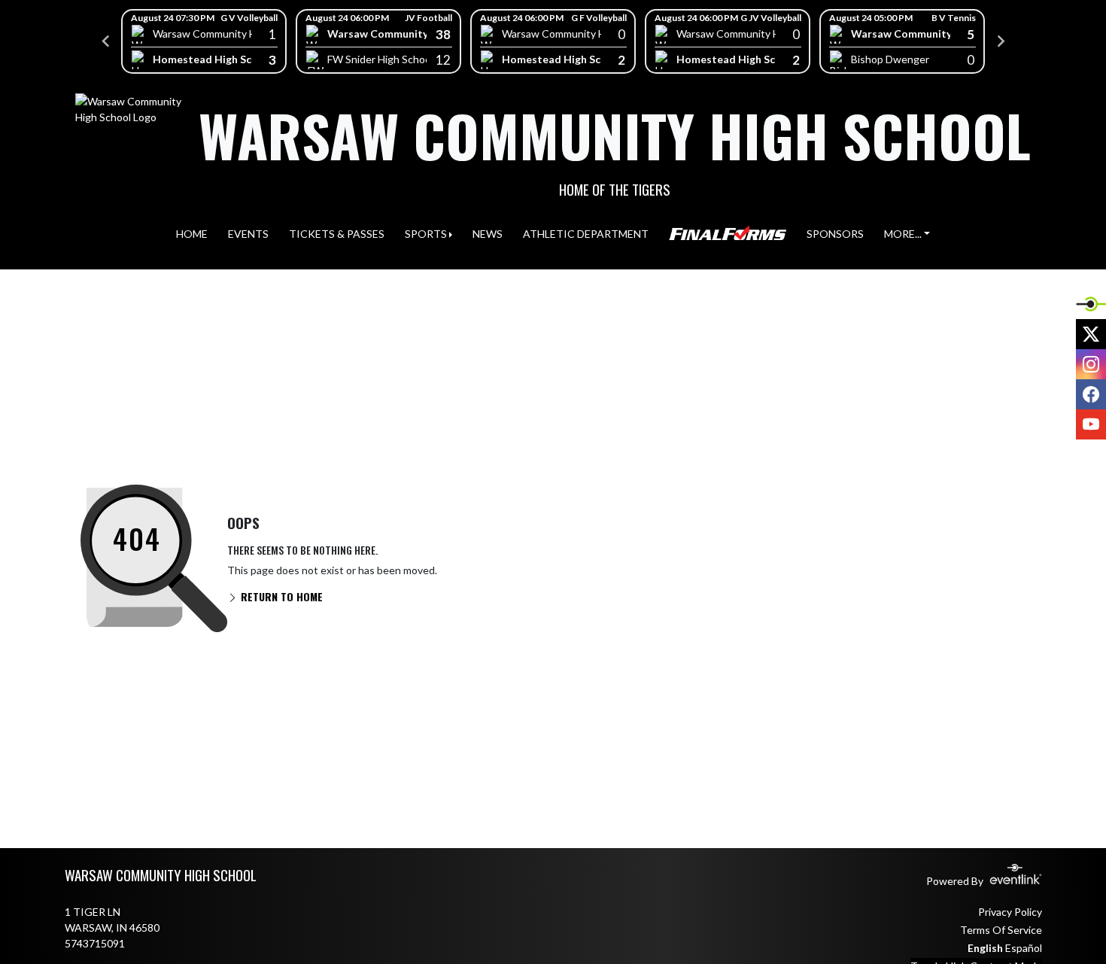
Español (1023, 947)
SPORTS (426, 233)
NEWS (487, 233)
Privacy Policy (1010, 911)
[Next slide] (999, 41)
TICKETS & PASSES (336, 233)
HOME (192, 233)
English (985, 947)
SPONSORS (835, 233)
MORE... (903, 233)
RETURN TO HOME (280, 596)
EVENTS (248, 233)
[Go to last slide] (106, 41)
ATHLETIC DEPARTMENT (586, 233)
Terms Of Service (1001, 929)
